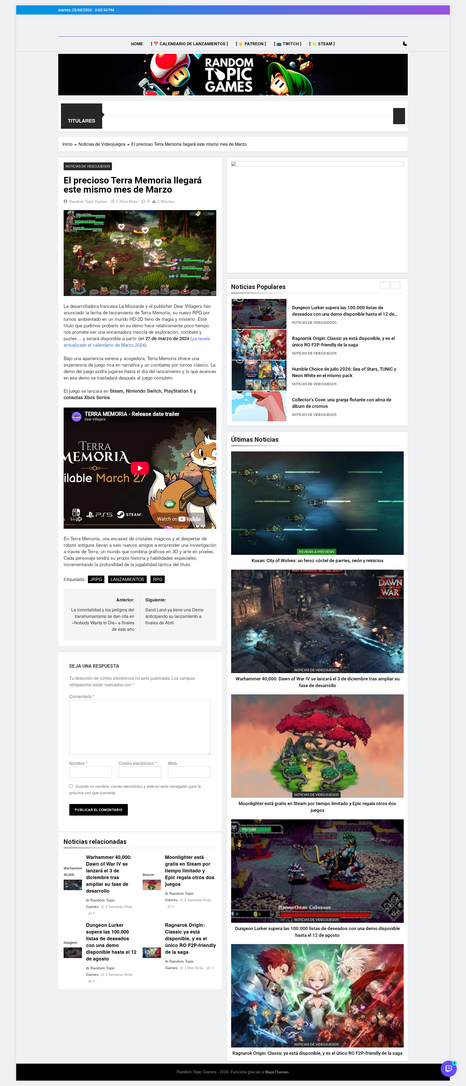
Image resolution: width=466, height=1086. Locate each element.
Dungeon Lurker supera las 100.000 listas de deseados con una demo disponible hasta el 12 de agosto (111, 941)
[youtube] (61, 27)
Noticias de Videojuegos (88, 166)
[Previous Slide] (385, 285)
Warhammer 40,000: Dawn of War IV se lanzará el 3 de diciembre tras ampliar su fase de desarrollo (109, 874)
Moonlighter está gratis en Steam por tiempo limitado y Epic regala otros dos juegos (189, 870)
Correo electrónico (138, 763)
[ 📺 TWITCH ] (287, 43)
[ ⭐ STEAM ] (322, 43)
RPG (157, 579)
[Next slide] (395, 285)
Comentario (81, 696)
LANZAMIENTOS (127, 579)
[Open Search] (396, 44)
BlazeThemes (277, 1072)
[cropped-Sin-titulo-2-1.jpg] (233, 74)
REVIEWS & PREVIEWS (316, 552)
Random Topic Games (88, 201)
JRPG (96, 579)
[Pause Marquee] (399, 116)
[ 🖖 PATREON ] (251, 43)
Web (172, 763)
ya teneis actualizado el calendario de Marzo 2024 (137, 341)
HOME (137, 43)
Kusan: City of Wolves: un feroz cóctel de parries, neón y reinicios (317, 560)
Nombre (78, 763)
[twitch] (68, 27)
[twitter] (81, 27)
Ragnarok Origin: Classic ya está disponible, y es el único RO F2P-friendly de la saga (190, 938)
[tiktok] (74, 27)
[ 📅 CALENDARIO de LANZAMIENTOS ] (189, 43)
